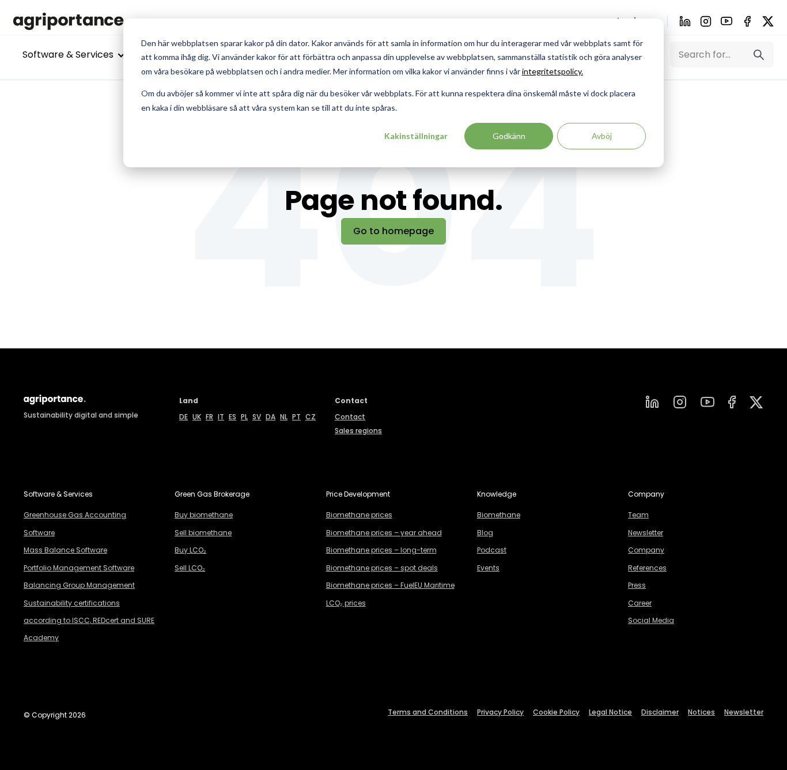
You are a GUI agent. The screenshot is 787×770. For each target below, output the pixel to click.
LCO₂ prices (346, 603)
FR (209, 417)
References (647, 568)
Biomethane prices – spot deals (382, 568)
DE (183, 417)
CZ (310, 417)
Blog (485, 533)
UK (196, 417)
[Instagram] (706, 21)
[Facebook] (747, 21)
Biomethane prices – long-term (381, 550)
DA (270, 417)
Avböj (602, 136)
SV (256, 417)
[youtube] (726, 21)
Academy (41, 638)
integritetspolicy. (552, 71)
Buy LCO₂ (190, 550)
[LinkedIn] (685, 21)
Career (640, 603)
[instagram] (680, 402)
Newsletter (645, 533)
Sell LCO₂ (190, 568)
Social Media (651, 620)
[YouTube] (707, 402)
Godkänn (509, 136)
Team (638, 515)
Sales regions (358, 430)
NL (283, 417)
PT (296, 417)
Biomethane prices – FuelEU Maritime (390, 585)
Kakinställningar (416, 136)
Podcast (491, 550)
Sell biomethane (203, 533)
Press (637, 585)
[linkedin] (652, 402)
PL (244, 417)
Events (488, 568)
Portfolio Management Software (79, 568)
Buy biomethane (204, 515)
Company (646, 550)
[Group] (756, 402)
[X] (768, 21)
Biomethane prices (359, 515)
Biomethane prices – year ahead (384, 533)
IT (221, 417)
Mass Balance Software (65, 550)
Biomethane (498, 515)
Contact (350, 417)
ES (232, 417)
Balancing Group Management (79, 585)
